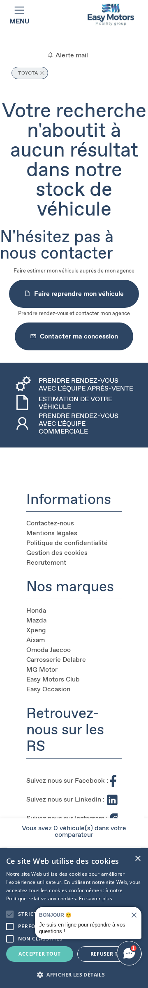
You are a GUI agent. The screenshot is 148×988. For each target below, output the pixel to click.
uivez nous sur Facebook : (69, 780)
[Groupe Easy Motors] (111, 14)
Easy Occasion (48, 689)
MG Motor (42, 669)
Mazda (36, 620)
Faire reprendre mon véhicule (79, 293)
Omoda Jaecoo (48, 649)
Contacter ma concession (79, 336)
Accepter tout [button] (39, 953)
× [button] (137, 859)
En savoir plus (95, 898)
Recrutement (46, 562)
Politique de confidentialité (67, 542)
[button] (10, 914)
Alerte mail (71, 55)
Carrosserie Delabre (56, 659)
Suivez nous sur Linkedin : (65, 799)
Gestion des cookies (57, 552)
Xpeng (36, 630)
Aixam (35, 640)
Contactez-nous (50, 523)
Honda (36, 610)
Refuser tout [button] (109, 953)
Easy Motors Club (53, 679)
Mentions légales (51, 533)
